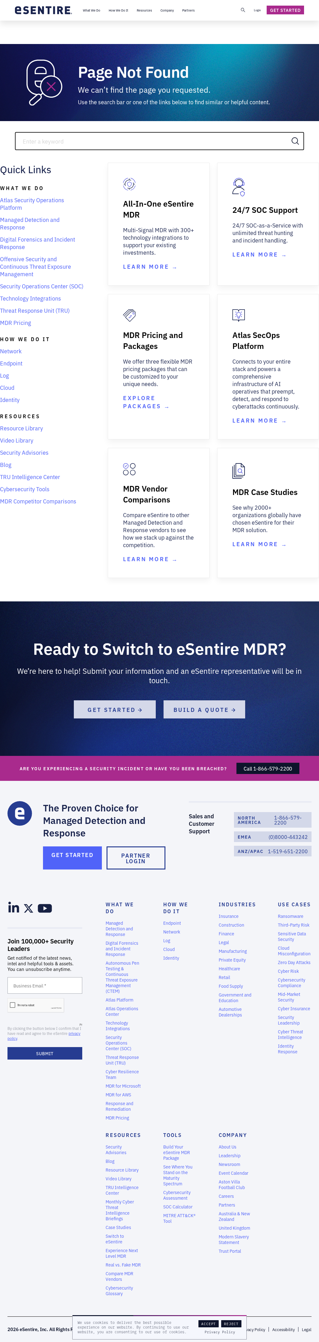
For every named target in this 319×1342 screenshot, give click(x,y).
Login (257, 10)
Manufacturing (233, 951)
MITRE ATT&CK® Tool (179, 1218)
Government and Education (235, 997)
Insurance (229, 916)
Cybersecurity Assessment (177, 1195)
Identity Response (288, 1048)
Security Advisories (24, 452)
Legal (224, 942)
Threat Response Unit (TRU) (35, 310)
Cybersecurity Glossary (119, 1290)
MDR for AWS (118, 1094)
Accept (208, 1323)
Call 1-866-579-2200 (268, 768)
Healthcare (229, 968)
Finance (226, 933)
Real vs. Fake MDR (123, 1264)
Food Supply (231, 986)
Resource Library (21, 428)
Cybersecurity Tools (25, 488)
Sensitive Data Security (292, 936)
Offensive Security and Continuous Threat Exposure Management (35, 266)
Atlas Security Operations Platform (32, 203)
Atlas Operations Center (122, 1011)
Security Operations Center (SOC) (41, 286)
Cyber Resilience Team (122, 1074)
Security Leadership (289, 1020)
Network (10, 351)
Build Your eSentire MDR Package (176, 1152)
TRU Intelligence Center (30, 476)
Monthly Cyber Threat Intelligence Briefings (120, 1210)
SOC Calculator (178, 1206)
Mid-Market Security (289, 996)
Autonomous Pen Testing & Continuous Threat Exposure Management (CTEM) (122, 977)
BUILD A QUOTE (202, 709)
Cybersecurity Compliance (291, 982)
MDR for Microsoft (123, 1086)
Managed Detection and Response (30, 223)
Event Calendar (233, 1173)
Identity (10, 399)
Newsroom (229, 1164)
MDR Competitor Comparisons (38, 501)
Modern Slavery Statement (234, 1239)
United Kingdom (234, 1228)
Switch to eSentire (115, 1238)
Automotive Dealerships (230, 1011)
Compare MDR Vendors (119, 1276)
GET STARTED (113, 709)
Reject (231, 1323)
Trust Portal (230, 1251)
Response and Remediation (119, 1106)
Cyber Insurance (294, 1008)
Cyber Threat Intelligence (290, 1034)
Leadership (229, 1155)
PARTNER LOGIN (135, 858)
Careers (226, 1196)
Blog (6, 464)
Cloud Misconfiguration (294, 950)
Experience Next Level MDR (122, 1253)
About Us (227, 1146)
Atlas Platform (119, 999)
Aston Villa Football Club (232, 1184)
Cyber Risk (288, 971)
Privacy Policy (220, 1332)
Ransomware (290, 916)
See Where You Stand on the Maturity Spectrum (178, 1175)
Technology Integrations (30, 298)
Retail (224, 977)
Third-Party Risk (293, 925)
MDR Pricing (15, 322)
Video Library (16, 440)
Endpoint (11, 363)
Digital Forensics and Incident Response (37, 242)
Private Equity (232, 959)
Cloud (7, 387)
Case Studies (118, 1227)
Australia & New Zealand (234, 1216)
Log (4, 375)
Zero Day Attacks (294, 962)
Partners (227, 1204)
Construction (231, 925)
